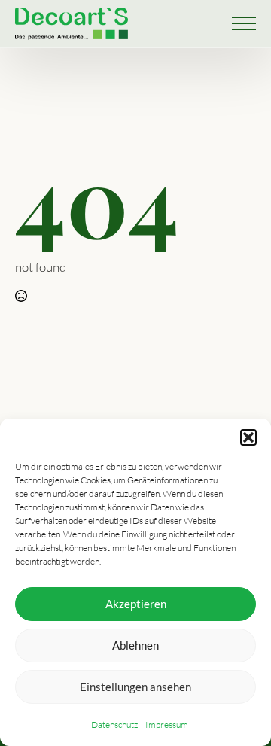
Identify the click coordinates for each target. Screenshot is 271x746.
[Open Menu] (244, 23)
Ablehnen (135, 645)
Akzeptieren (135, 604)
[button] (248, 437)
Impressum (166, 724)
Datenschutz (114, 724)
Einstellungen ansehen (135, 686)
